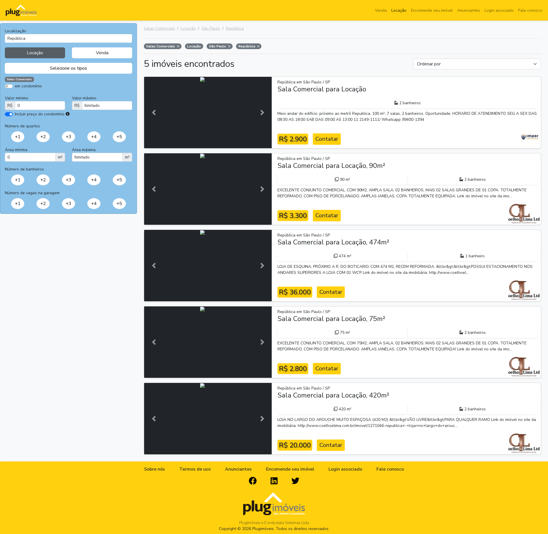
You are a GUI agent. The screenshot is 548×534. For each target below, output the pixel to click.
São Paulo (211, 28)
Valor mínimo (16, 98)
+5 (119, 137)
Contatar (326, 139)
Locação (398, 10)
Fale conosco (530, 10)
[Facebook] (253, 481)
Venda (381, 10)
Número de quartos (22, 126)
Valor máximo (84, 98)
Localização (15, 31)
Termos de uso (195, 469)
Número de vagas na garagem (32, 193)
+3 (68, 137)
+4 (94, 137)
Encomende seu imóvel (432, 10)
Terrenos (88, 94)
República (235, 28)
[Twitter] (295, 481)
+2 (43, 137)
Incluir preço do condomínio (40, 114)
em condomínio (28, 86)
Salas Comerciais (159, 28)
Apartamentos (32, 94)
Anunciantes (468, 10)
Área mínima (16, 149)
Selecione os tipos (68, 68)
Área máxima (84, 149)
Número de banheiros (24, 169)
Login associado (499, 10)
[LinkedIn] (274, 481)
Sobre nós (154, 469)
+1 (18, 137)
